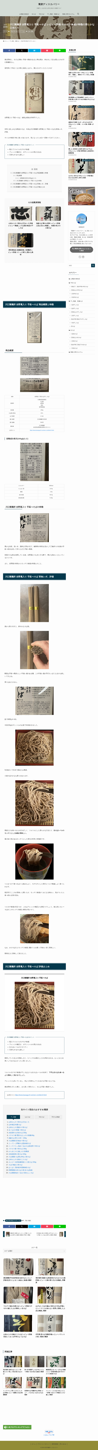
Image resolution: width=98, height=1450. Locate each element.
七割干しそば (75, 305)
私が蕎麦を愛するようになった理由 (81, 249)
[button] (9, 50)
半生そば (73, 283)
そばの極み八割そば (15, 1165)
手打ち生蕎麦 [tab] (56, 1117)
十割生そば (74, 348)
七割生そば (74, 334)
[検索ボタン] (78, 14)
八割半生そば (75, 293)
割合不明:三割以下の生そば (79, 344)
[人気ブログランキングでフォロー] (17, 1429)
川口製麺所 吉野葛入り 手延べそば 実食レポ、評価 (30, 184)
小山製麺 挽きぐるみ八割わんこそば (21, 1173)
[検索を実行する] (93, 265)
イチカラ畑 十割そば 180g (18, 1149)
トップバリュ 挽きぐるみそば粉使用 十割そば (24, 1146)
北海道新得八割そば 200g (17, 1154)
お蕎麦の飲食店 (75, 279)
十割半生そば (75, 297)
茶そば (73, 326)
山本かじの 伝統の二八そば (18, 1159)
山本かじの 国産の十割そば (18, 1127)
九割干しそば (75, 308)
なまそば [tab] (27, 1117)
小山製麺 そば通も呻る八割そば (19, 1157)
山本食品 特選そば (15, 1124)
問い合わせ (63, 1444)
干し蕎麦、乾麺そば (77, 301)
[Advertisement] (34, 279)
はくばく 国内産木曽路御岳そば (19, 1167)
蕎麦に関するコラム (77, 352)
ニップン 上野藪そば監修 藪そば (20, 1143)
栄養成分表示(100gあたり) (28, 178)
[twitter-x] (80, 257)
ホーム (34, 1444)
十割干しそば (75, 322)
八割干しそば (75, 315)
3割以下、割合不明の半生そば (79, 286)
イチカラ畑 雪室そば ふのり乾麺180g (21, 1135)
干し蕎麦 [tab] (13, 1117)
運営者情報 (55, 1444)
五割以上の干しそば (76, 312)
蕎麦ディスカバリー (49, 4)
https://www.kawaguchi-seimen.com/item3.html (42, 430)
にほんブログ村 (49, 1435)
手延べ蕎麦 (30, 31)
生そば (73, 330)
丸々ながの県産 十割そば (17, 1130)
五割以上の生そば (76, 337)
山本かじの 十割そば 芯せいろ (19, 1122)
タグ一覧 (34, 1247)
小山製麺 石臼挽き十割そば (18, 1141)
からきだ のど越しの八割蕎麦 (19, 1151)
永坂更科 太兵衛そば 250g (18, 1132)
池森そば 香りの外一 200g (18, 1138)
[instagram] (83, 257)
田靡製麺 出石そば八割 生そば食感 (20, 1170)
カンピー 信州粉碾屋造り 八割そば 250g (22, 1162)
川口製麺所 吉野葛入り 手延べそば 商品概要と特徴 (30, 173)
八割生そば (74, 341)
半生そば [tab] (41, 1117)
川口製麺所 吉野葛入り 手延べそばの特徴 (29, 180)
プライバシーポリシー (43, 1444)
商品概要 (19, 175)
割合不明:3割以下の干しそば (17, 31)
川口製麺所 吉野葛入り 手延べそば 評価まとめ (29, 187)
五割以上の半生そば (76, 290)
